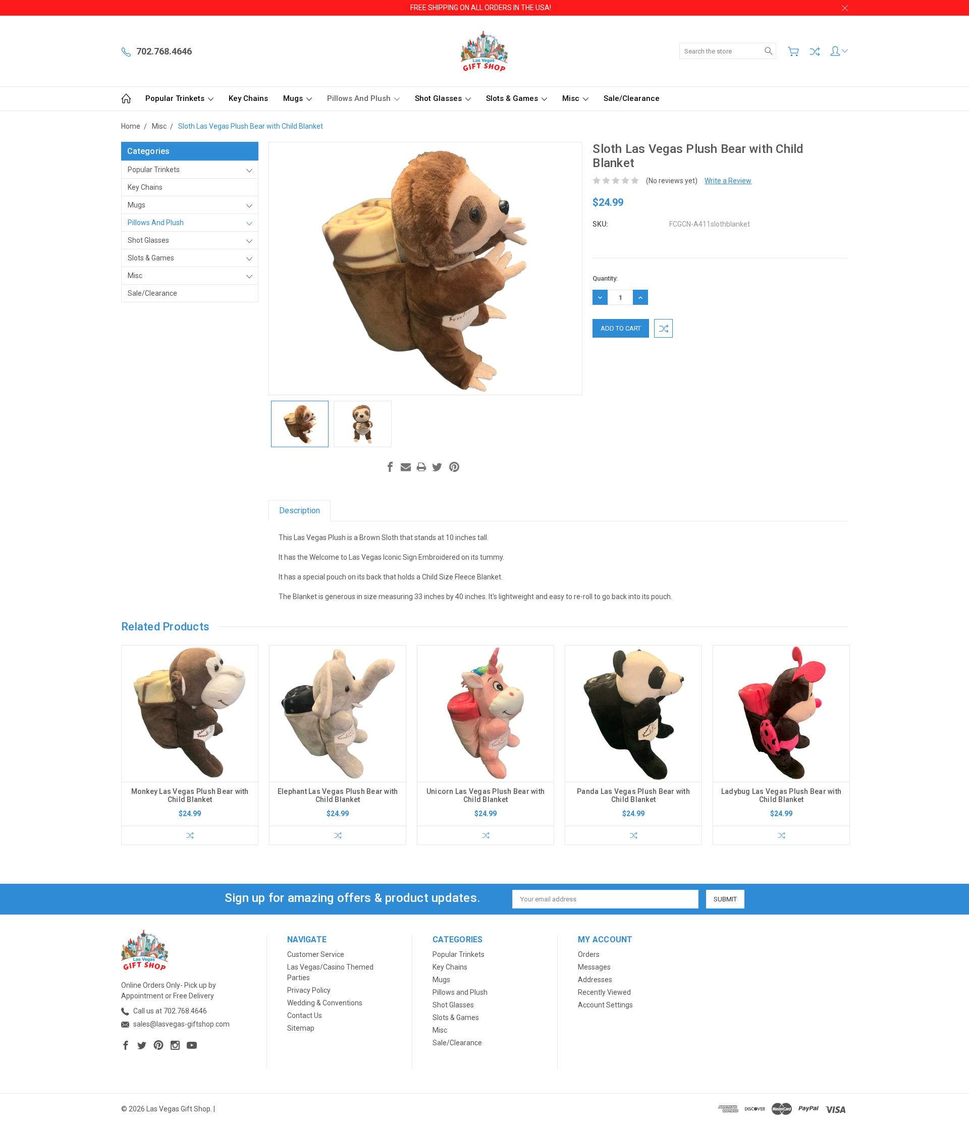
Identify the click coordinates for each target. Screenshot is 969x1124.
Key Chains (248, 98)
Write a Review (728, 181)
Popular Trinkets (175, 98)
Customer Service (315, 954)
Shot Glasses (439, 98)
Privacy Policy (309, 990)
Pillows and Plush (360, 98)
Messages (594, 967)
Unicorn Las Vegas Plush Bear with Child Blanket (485, 795)
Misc (571, 98)
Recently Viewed (604, 992)
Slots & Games (513, 98)
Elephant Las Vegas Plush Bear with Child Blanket (338, 795)
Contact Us (304, 1015)
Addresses (595, 980)
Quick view (189, 740)
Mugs (294, 98)
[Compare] (814, 51)
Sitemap (300, 1028)
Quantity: (605, 278)
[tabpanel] (190, 745)
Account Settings (605, 1005)
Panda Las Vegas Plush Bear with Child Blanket (633, 795)
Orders (589, 954)
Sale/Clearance (632, 98)
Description (299, 510)
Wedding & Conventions (324, 1003)
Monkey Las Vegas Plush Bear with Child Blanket (190, 795)
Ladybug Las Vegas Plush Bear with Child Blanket (781, 795)
